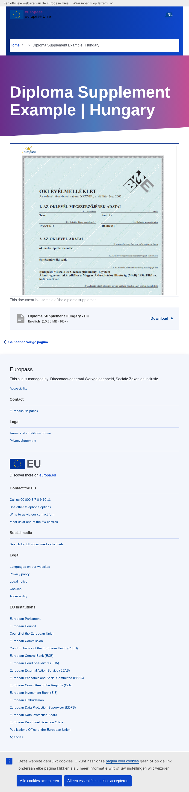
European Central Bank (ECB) (31, 655)
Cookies (15, 589)
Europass (21, 369)
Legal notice (18, 581)
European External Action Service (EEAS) (40, 670)
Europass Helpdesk (24, 411)
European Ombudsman (27, 700)
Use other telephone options (30, 507)
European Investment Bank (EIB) (34, 692)
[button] (94, 220)
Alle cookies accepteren (39, 781)
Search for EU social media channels (36, 544)
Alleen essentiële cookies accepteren (97, 781)
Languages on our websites (30, 566)
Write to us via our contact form (32, 514)
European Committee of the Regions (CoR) (41, 685)
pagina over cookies (122, 761)
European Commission (26, 641)
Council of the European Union (32, 633)
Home (15, 45)
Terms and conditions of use (30, 433)
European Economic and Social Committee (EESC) (47, 678)
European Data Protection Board (33, 715)
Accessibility (18, 388)
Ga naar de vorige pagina (28, 342)
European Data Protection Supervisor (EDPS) (43, 707)
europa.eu (47, 475)
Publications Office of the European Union (40, 729)
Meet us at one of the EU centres (34, 522)
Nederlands (170, 17)
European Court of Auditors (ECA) (34, 663)
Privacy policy (20, 574)
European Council (23, 626)
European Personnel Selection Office (36, 722)
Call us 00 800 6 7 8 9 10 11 (30, 499)
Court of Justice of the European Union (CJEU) (44, 648)
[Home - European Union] (30, 16)
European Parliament (25, 618)
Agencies (16, 737)
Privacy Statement (23, 440)
